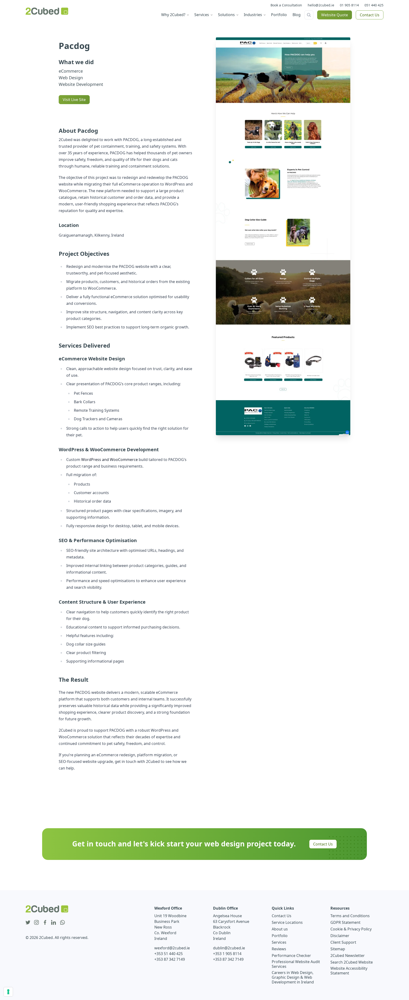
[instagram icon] (36, 922)
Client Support (343, 942)
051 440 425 (374, 5)
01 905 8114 (349, 5)
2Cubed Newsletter (347, 955)
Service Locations (287, 922)
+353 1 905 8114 (227, 953)
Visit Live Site (74, 99)
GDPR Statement (345, 922)
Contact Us (369, 15)
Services (279, 942)
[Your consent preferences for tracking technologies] (8, 991)
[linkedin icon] (53, 922)
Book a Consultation (286, 5)
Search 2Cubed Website (351, 962)
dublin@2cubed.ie (229, 948)
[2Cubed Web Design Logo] (47, 11)
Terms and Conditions (350, 915)
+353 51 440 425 (168, 953)
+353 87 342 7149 (169, 959)
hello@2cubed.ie (321, 5)
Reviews (279, 949)
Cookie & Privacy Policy (351, 929)
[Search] (308, 14)
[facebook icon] (45, 922)
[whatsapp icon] (62, 922)
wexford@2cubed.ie (172, 948)
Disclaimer (339, 935)
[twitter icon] (28, 922)
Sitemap (337, 949)
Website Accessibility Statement (348, 970)
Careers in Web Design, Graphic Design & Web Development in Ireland (293, 977)
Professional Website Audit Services (296, 964)
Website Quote (334, 15)
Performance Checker (291, 955)
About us (280, 929)
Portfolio (280, 935)
